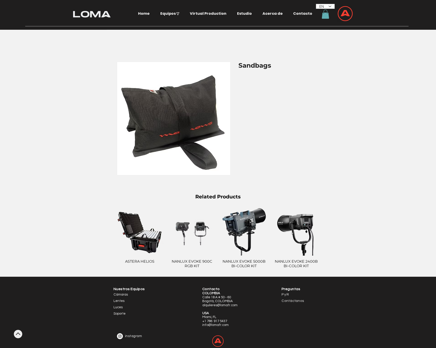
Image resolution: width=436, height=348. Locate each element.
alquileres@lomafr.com (220, 305)
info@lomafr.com (215, 325)
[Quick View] (140, 232)
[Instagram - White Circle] (120, 336)
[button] (171, 13)
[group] (218, 240)
